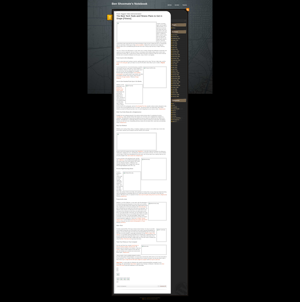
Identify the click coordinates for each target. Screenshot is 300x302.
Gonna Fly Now (142, 206)
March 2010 (175, 71)
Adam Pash (119, 262)
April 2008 (175, 91)
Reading (177, 5)
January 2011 (176, 53)
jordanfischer (124, 196)
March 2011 (175, 49)
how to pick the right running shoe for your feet (149, 194)
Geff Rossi (123, 222)
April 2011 (175, 47)
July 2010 (175, 63)
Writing (170, 5)
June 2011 (175, 43)
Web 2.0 (174, 121)
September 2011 (176, 38)
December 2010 (176, 54)
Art (173, 103)
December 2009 (176, 76)
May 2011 (175, 45)
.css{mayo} (148, 297)
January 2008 (176, 96)
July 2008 (175, 89)
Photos (174, 112)
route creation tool (131, 155)
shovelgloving (119, 116)
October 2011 (176, 36)
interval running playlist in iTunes (137, 221)
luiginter (118, 47)
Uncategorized (176, 119)
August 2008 (175, 87)
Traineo (118, 249)
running (174, 116)
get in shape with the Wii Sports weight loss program (135, 259)
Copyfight (175, 107)
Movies (174, 110)
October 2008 (176, 83)
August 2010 (175, 62)
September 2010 (176, 60)
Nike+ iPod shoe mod (126, 238)
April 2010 (175, 69)
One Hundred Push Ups (141, 106)
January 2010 (176, 74)
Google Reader (176, 108)
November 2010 (176, 56)
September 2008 (176, 85)
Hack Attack (133, 263)
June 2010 (175, 65)
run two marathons (139, 45)
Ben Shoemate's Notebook (129, 3)
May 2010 (175, 67)
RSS (187, 10)
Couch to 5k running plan (122, 62)
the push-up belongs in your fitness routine (119, 89)
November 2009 (176, 78)
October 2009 (176, 80)
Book (174, 105)
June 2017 (175, 34)
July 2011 (175, 42)
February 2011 (176, 51)
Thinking (184, 5)
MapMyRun (140, 151)
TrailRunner (121, 159)
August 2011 (175, 40)
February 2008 (176, 94)
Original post (162, 109)
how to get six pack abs (154, 259)
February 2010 (176, 72)
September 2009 (176, 82)
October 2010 (176, 58)
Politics (174, 114)
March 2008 (175, 92)
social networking (176, 117)
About (174, 27)
